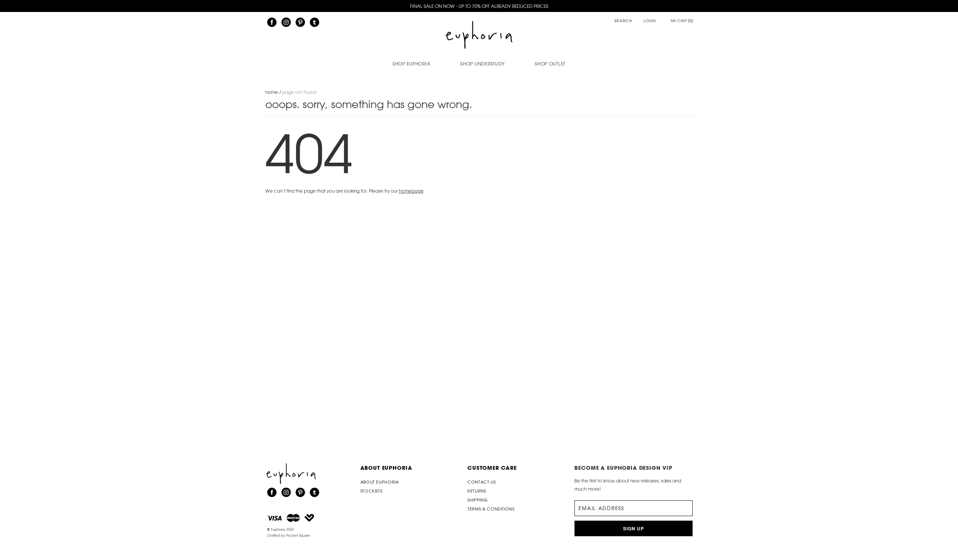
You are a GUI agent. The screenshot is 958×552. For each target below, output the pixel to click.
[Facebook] (272, 22)
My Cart (682, 20)
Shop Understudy (482, 64)
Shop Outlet (550, 64)
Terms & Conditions (491, 509)
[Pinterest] (300, 22)
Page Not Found (299, 92)
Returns (476, 491)
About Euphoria (386, 467)
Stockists (371, 491)
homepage (411, 191)
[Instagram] (286, 22)
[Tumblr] (314, 22)
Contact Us (481, 482)
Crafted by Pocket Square (288, 535)
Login (650, 20)
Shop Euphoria (411, 64)
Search (623, 21)
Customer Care (492, 467)
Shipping (477, 500)
